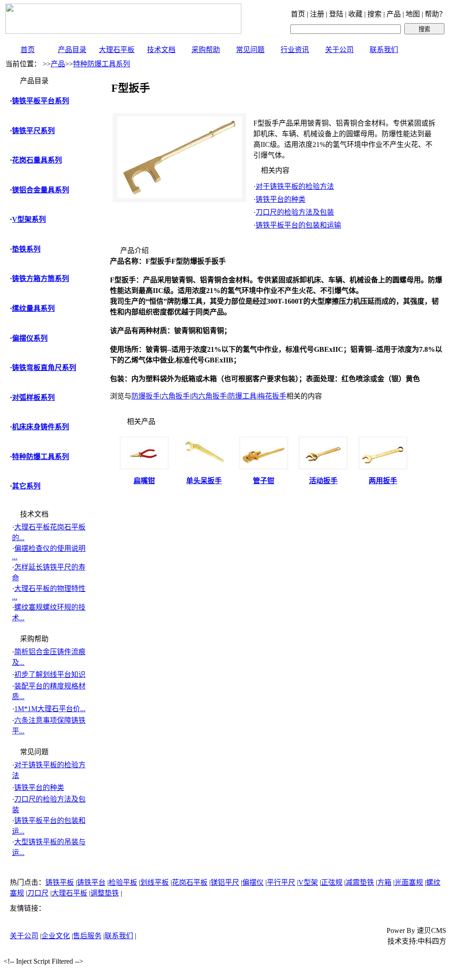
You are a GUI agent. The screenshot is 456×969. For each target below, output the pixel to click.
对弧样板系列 (33, 397)
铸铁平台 (91, 882)
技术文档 (161, 49)
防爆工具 (242, 396)
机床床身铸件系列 (40, 427)
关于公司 (339, 49)
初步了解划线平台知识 (50, 674)
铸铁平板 (59, 882)
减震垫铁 (360, 882)
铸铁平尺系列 (33, 130)
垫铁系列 (26, 249)
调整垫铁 (104, 893)
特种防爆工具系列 (101, 64)
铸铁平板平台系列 (40, 101)
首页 (27, 49)
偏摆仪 (253, 882)
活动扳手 (323, 480)
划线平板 (154, 882)
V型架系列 (29, 219)
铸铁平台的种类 (39, 787)
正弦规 (331, 882)
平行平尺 (281, 882)
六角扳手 (175, 396)
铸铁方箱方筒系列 (40, 278)
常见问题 (250, 49)
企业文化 (55, 936)
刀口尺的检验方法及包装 (295, 212)
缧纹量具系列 (33, 308)
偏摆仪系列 (30, 338)
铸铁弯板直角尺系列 (44, 367)
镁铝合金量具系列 (40, 190)
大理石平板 (116, 49)
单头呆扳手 (204, 480)
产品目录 (72, 49)
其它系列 (26, 486)
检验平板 (123, 882)
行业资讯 (295, 49)
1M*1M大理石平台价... (50, 708)
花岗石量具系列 (37, 160)
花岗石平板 (190, 882)
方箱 (384, 882)
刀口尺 (38, 893)
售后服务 (87, 936)
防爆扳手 (145, 396)
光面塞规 (409, 882)
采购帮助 (205, 49)
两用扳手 (383, 480)
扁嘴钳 (144, 480)
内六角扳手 (209, 396)
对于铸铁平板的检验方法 (295, 186)
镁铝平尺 (225, 882)
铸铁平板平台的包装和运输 (298, 225)
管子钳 (263, 480)
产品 (58, 64)
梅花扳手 (272, 396)
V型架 (308, 882)
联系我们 (384, 49)
